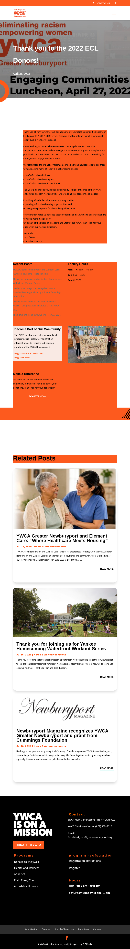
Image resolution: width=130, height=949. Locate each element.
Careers (97, 929)
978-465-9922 (103, 3)
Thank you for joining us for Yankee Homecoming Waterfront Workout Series (61, 646)
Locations (83, 929)
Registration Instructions (85, 861)
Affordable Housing (26, 886)
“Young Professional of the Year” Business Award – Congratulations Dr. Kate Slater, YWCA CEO (36, 305)
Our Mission (31, 929)
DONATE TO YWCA (28, 845)
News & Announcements (50, 546)
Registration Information (28, 353)
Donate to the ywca (26, 862)
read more (107, 569)
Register (74, 868)
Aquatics (19, 874)
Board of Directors (64, 929)
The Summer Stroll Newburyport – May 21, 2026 (37, 314)
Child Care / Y (22, 880)
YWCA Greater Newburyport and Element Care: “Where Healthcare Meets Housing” (62, 538)
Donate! (46, 929)
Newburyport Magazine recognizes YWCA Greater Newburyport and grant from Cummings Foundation (37, 292)
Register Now (22, 357)
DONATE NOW (37, 396)
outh (33, 880)
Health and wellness (26, 868)
